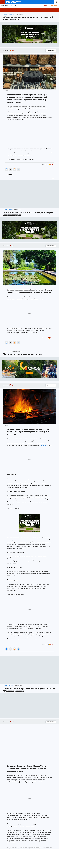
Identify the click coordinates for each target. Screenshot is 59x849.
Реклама (46, 5)
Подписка (54, 5)
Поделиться (51, 50)
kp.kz (13, 50)
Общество (10, 209)
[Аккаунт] (56, 2)
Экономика (11, 685)
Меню (2, 2)
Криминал (10, 174)
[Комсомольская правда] (13, 2)
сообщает (43, 445)
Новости (10, 9)
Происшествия (11, 14)
